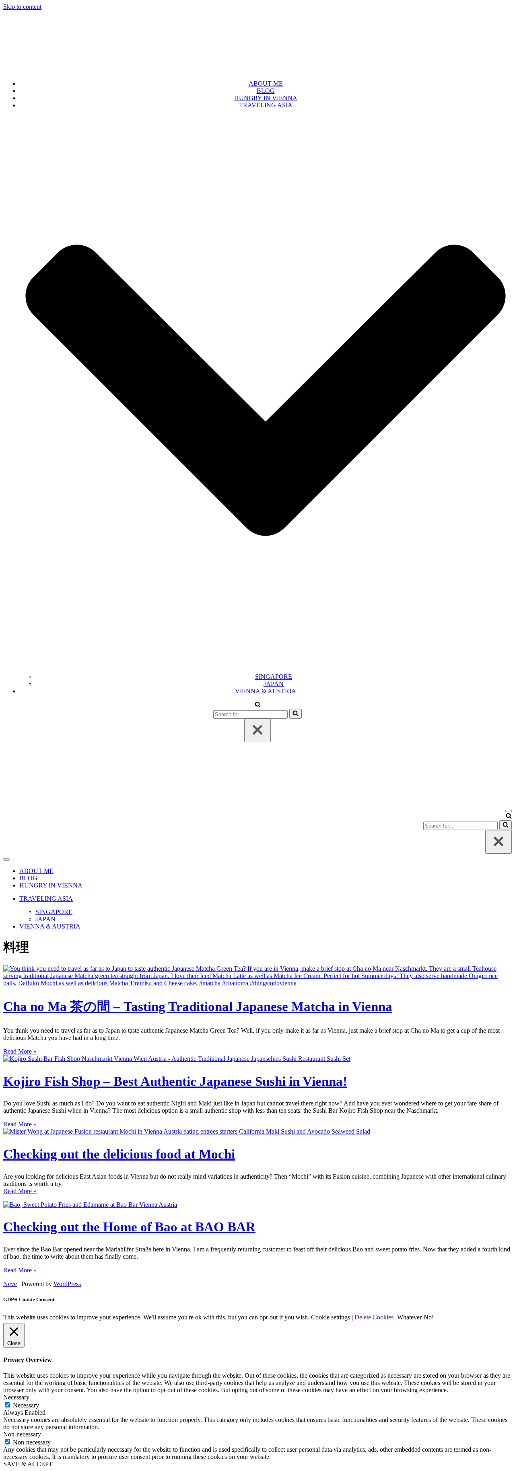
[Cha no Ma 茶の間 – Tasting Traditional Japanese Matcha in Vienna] (257, 983)
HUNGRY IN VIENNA (265, 98)
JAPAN (274, 683)
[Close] (257, 730)
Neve (10, 1283)
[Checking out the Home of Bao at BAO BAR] (90, 1204)
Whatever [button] (409, 1317)
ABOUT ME (266, 83)
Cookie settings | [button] (332, 1317)
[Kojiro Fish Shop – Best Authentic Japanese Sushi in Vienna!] (176, 1058)
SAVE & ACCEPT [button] (28, 1464)
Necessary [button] (16, 1397)
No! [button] (429, 1317)
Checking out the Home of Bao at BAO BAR (129, 1226)
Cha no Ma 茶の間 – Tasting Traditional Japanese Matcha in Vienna (197, 1006)
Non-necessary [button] (22, 1434)
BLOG (266, 90)
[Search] (258, 705)
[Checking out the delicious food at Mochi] (186, 1131)
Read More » (20, 1051)
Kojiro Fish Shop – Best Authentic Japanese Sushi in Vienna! (175, 1081)
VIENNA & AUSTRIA (265, 691)
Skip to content (22, 6)
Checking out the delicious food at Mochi (119, 1153)
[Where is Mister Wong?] (257, 69)
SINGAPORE (273, 676)
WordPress (67, 1283)
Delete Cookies (373, 1317)
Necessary (26, 1405)
